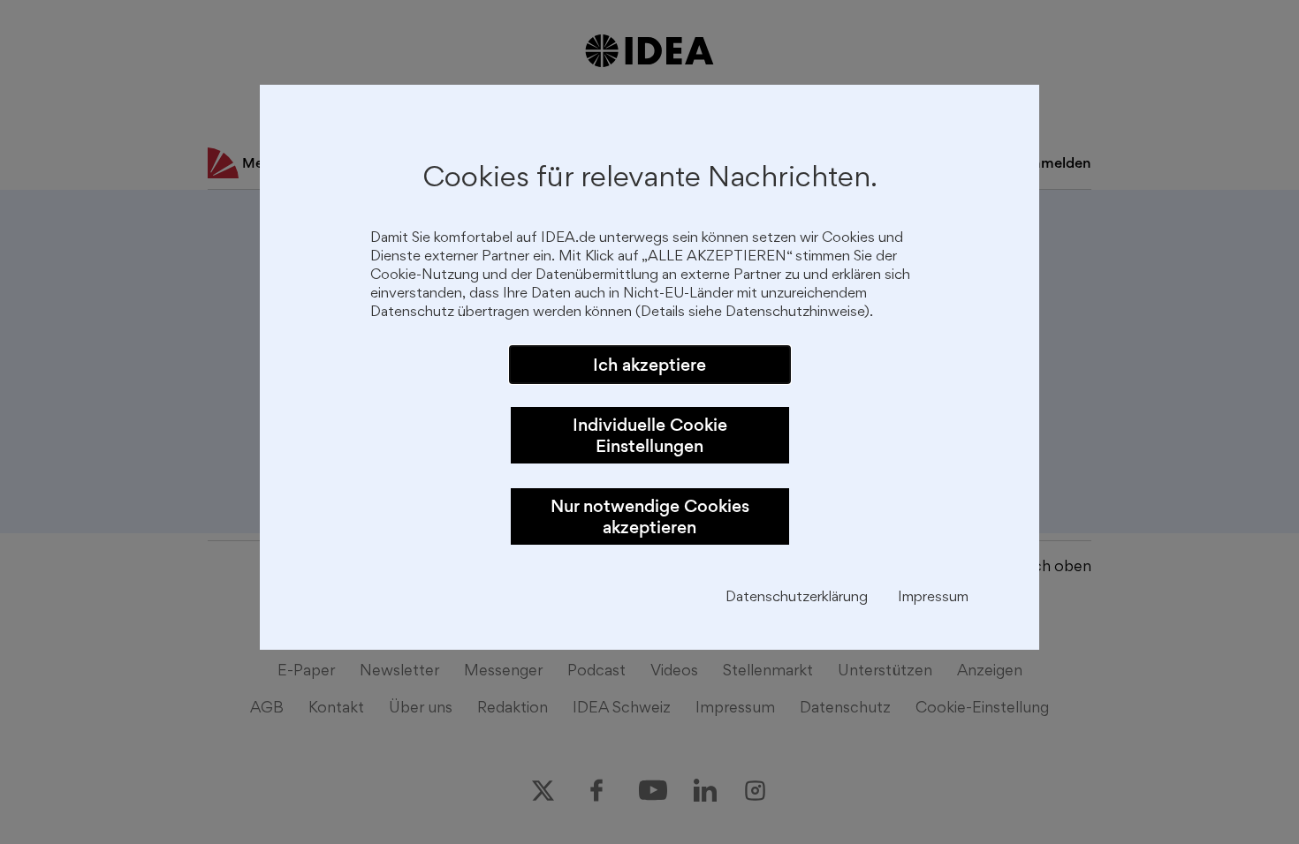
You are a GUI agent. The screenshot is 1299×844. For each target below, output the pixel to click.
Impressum (933, 598)
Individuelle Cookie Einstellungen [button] (650, 435)
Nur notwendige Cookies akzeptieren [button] (650, 516)
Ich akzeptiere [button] (649, 364)
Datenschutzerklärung (796, 598)
